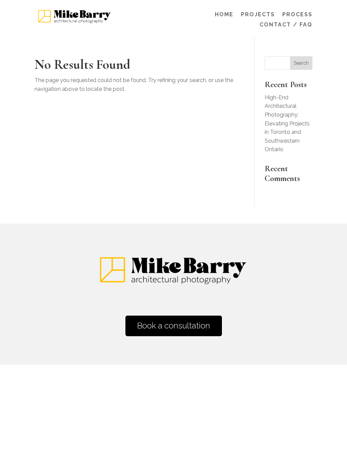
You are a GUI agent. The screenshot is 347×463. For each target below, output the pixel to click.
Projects (258, 15)
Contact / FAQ (286, 25)
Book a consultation (173, 325)
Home (224, 15)
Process (297, 15)
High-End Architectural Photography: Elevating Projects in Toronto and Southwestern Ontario (287, 123)
